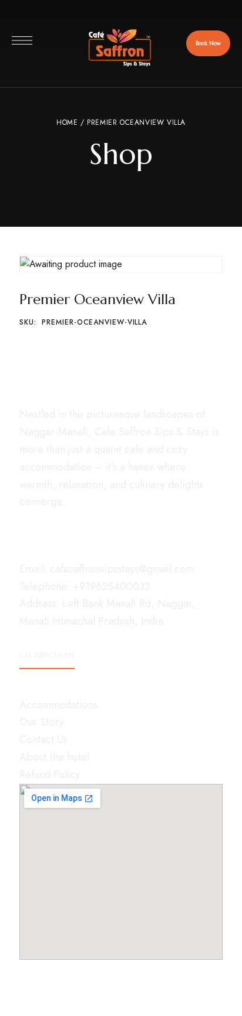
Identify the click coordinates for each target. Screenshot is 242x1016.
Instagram (22, 527)
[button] (208, 43)
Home (67, 122)
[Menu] (22, 40)
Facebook (44, 527)
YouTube (66, 527)
